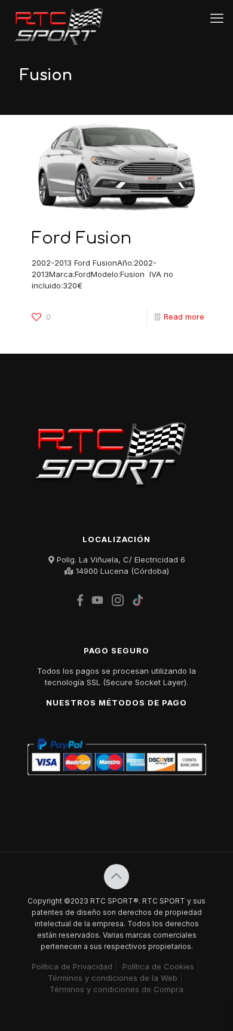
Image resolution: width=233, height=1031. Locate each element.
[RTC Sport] (62, 18)
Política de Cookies (158, 966)
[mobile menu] (217, 18)
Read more (184, 316)
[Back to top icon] (116, 876)
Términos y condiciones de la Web (112, 978)
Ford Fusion (81, 238)
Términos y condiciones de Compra (116, 989)
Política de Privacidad (72, 966)
